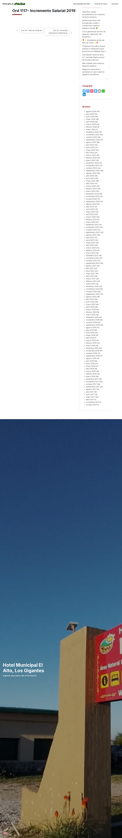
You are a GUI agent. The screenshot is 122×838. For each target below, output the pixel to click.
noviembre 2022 (92, 227)
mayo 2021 (90, 274)
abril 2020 (90, 307)
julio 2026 (90, 114)
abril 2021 (90, 276)
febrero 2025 (91, 158)
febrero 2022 (91, 250)
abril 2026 (90, 122)
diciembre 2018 (92, 348)
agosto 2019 (91, 328)
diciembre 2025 (92, 132)
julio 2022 (90, 237)
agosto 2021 (91, 266)
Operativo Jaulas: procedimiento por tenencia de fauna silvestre (93, 14)
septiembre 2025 (93, 140)
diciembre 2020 (92, 286)
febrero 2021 (91, 281)
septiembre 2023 (93, 201)
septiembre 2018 (93, 356)
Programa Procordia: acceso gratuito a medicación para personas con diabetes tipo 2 (94, 48)
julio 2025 (90, 145)
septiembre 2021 (93, 263)
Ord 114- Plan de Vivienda (31, 30)
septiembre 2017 (92, 387)
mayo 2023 (90, 212)
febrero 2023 (91, 219)
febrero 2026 (91, 127)
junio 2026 (90, 117)
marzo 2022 (91, 248)
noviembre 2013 (92, 402)
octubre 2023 (91, 199)
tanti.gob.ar (8, 4)
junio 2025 (90, 147)
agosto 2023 (91, 204)
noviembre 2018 (92, 351)
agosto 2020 (91, 297)
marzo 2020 (91, 310)
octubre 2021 (91, 261)
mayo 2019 (90, 335)
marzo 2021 (91, 279)
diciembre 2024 (92, 163)
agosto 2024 (91, 173)
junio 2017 (90, 394)
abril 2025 (90, 153)
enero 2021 (90, 284)
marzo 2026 (91, 124)
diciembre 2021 (92, 255)
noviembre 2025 (92, 135)
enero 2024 (91, 191)
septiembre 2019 (93, 325)
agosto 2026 (91, 111)
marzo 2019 (91, 340)
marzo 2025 (91, 155)
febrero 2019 (91, 343)
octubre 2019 (91, 322)
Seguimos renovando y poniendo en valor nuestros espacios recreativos (93, 71)
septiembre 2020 (93, 294)
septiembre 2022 (93, 232)
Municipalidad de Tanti (81, 4)
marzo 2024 (91, 186)
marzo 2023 (91, 217)
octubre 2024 (91, 168)
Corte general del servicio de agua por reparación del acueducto (93, 34)
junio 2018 (90, 364)
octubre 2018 (91, 353)
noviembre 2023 (92, 196)
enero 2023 (90, 222)
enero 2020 (90, 315)
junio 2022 (90, 240)
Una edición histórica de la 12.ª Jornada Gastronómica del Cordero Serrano (93, 57)
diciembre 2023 (92, 194)
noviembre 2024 (92, 165)
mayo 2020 (90, 304)
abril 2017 (90, 400)
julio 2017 (90, 392)
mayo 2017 (90, 397)
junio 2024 (90, 178)
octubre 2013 (91, 405)
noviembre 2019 (92, 320)
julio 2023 (90, 207)
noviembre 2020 (92, 289)
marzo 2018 (91, 371)
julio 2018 (90, 361)
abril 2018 (90, 369)
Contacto (115, 4)
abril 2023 (90, 214)
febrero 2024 (91, 189)
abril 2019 (90, 338)
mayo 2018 (90, 366)
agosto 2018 (91, 358)
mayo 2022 (90, 243)
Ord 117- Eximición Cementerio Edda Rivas (58, 31)
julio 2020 (90, 299)
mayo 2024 (90, 181)
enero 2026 (90, 129)
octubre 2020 (91, 292)
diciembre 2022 (92, 225)
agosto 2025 (91, 142)
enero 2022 (90, 253)
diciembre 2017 (92, 379)
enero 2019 (90, 346)
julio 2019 (90, 330)
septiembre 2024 (93, 171)
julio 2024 (90, 176)
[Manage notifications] (4, 833)
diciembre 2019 (92, 317)
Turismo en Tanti (101, 4)
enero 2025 (90, 160)
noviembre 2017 (92, 382)
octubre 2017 (91, 384)
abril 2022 (90, 245)
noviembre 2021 (92, 258)
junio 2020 (90, 302)
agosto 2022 (91, 235)
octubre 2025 (91, 137)
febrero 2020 (91, 312)
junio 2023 (90, 209)
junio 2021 (90, 271)
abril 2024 (90, 183)
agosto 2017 (91, 389)
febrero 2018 (91, 374)
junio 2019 (90, 333)
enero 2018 (90, 376)
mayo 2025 (90, 150)
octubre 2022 (91, 230)
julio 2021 (90, 268)
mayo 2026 (90, 119)
